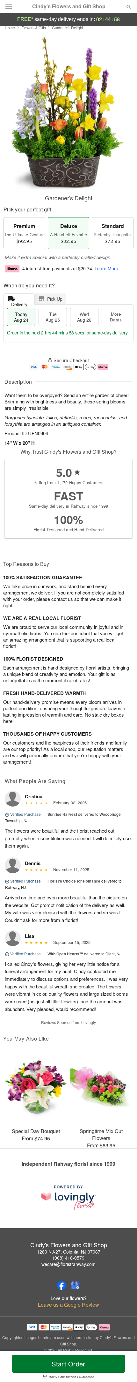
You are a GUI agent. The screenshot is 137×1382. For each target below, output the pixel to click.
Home (10, 27)
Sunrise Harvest (62, 814)
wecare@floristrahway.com (68, 1264)
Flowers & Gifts (33, 27)
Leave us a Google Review (68, 1304)
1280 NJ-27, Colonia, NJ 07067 (68, 1251)
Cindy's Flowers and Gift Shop (68, 6)
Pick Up (54, 299)
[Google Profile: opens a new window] (75, 1285)
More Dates (116, 317)
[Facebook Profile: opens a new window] (61, 1285)
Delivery (19, 303)
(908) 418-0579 (68, 1258)
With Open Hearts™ (65, 954)
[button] (123, 1368)
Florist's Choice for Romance (73, 881)
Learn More (106, 268)
